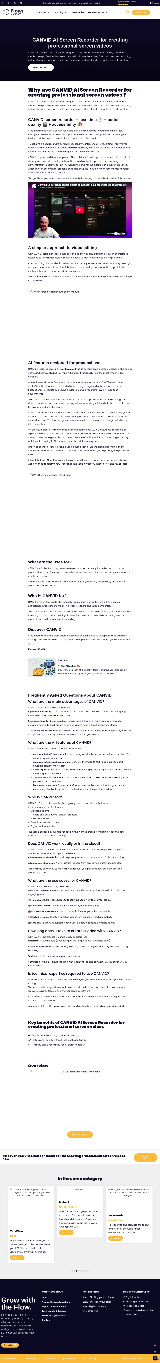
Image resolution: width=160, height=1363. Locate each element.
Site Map (92, 1359)
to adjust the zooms (91, 263)
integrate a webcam (77, 148)
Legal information (68, 1359)
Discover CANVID (37, 649)
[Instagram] (155, 1358)
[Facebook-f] (8, 3)
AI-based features (65, 369)
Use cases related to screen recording (77, 568)
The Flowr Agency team (54, 1315)
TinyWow (17, 1231)
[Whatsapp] (2, 3)
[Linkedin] (20, 3)
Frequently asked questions (56, 1302)
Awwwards (116, 1215)
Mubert (64, 1202)
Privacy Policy (50, 1359)
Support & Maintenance (54, 1306)
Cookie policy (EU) (32, 1359)
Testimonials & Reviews (54, 1311)
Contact (46, 1320)
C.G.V (82, 1359)
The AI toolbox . (70, 666)
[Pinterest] (14, 3)
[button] (72, 1271)
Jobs (44, 1297)
